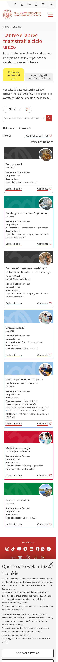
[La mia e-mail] (43, 4)
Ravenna (23, 128)
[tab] (13, 74)
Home (6, 27)
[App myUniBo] (20, 557)
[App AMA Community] (43, 557)
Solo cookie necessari (28, 653)
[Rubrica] (22, 4)
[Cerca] (15, 4)
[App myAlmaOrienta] (28, 557)
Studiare (17, 27)
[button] (48, 15)
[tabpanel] (28, 306)
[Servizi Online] (29, 4)
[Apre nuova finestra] (7, 549)
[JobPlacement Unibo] (35, 557)
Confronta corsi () (37, 136)
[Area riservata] (36, 4)
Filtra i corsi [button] (15, 109)
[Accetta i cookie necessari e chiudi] (50, 564)
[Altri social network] (49, 549)
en (51, 4)
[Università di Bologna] (22, 14)
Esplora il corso (13, 188)
